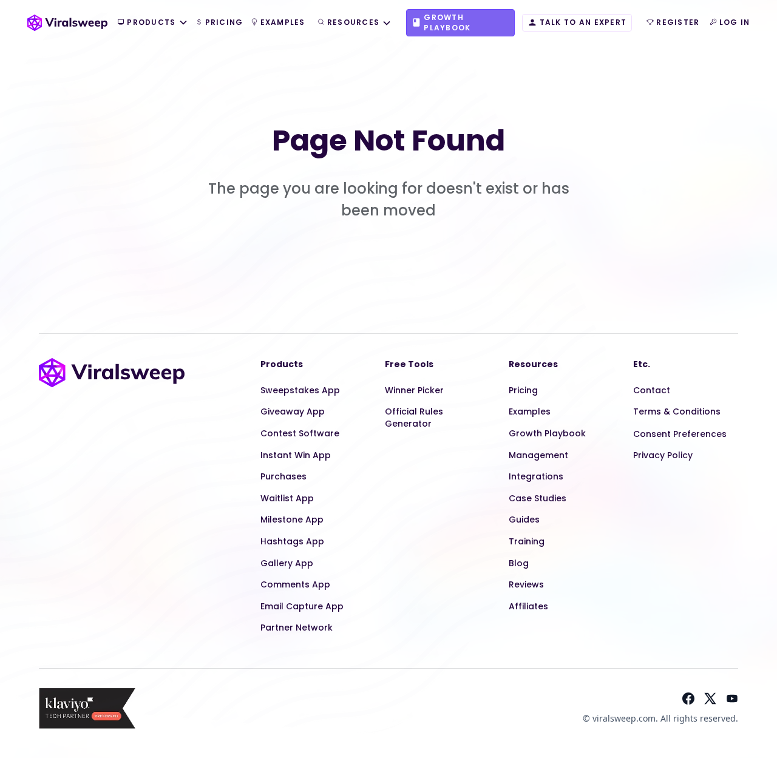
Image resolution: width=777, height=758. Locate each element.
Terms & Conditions (677, 411)
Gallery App (286, 563)
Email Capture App (302, 606)
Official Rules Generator (414, 417)
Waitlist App (287, 498)
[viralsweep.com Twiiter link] (710, 698)
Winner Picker (414, 390)
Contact (651, 390)
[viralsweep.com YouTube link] (732, 698)
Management (538, 455)
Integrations (536, 476)
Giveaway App (292, 411)
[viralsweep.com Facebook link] (688, 698)
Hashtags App (292, 541)
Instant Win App (295, 455)
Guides (524, 519)
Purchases (283, 476)
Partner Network (296, 627)
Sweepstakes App (300, 390)
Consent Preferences (680, 434)
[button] (152, 23)
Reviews (526, 584)
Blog (519, 563)
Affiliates (528, 606)
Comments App (295, 584)
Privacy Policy (663, 455)
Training (527, 541)
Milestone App (292, 519)
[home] (67, 23)
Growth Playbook (547, 433)
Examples (530, 411)
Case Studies (537, 498)
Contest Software (299, 433)
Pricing (523, 390)
